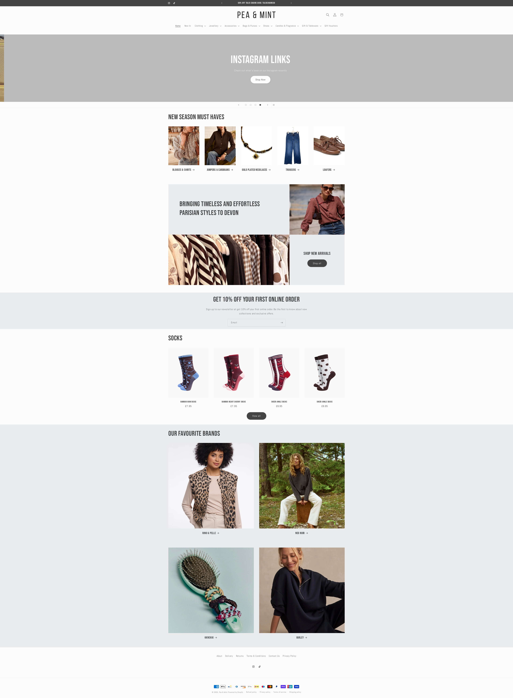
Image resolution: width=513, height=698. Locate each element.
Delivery (229, 656)
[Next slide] (268, 105)
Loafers (327, 170)
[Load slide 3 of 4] (255, 104)
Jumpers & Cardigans (218, 170)
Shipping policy (295, 692)
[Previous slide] (239, 105)
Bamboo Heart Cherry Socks (234, 401)
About (219, 656)
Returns (240, 656)
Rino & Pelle (209, 533)
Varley (300, 637)
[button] (200, 25)
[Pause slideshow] (274, 105)
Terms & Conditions (256, 656)
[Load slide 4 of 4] (260, 104)
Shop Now (256, 77)
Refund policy (251, 692)
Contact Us (274, 656)
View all (256, 415)
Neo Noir (300, 533)
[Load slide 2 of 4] (250, 104)
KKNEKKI (209, 637)
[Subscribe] (281, 322)
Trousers (291, 170)
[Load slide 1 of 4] (245, 104)
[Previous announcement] (222, 3)
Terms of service (279, 692)
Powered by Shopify (235, 692)
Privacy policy (265, 692)
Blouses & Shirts (181, 170)
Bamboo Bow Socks (188, 401)
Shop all (317, 263)
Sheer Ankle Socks (279, 401)
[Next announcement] (291, 3)
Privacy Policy (289, 656)
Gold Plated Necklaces (254, 170)
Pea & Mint (223, 692)
